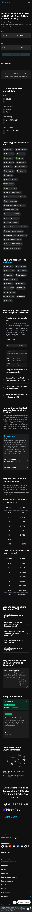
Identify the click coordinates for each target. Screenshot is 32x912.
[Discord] (14, 846)
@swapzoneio (20, 857)
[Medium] (25, 846)
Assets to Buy (10, 10)
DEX (21, 7)
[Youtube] (22, 846)
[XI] (2, 846)
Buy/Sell (13, 7)
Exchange (4, 7)
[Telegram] (6, 846)
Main (2, 10)
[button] (29, 2)
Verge (16, 10)
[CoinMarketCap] (29, 846)
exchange (8, 262)
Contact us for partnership (11, 817)
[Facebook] (18, 846)
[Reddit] (10, 846)
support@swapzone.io (7, 857)
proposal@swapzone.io (7, 861)
